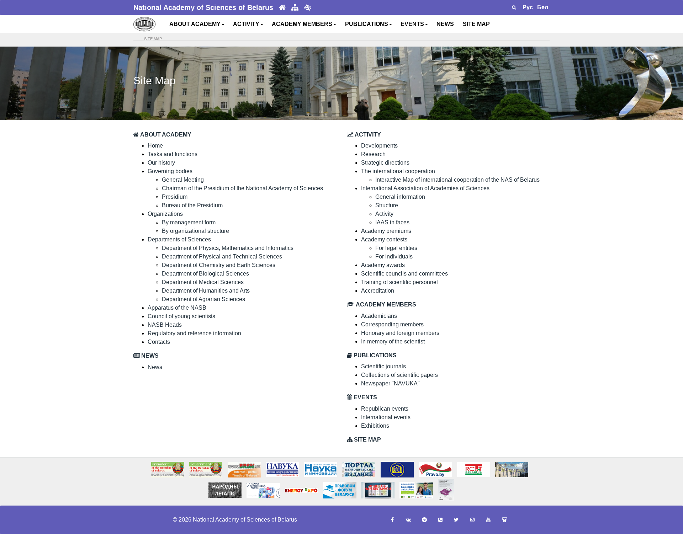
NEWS (445, 24)
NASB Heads (165, 325)
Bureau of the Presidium (192, 205)
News (155, 367)
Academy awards (383, 265)
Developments (379, 146)
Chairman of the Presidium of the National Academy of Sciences (242, 188)
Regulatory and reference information (194, 333)
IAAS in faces (392, 222)
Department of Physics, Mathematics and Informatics (227, 248)
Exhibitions (375, 426)
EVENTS (413, 24)
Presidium (174, 197)
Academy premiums (386, 231)
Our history (161, 163)
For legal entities (396, 248)
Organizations (165, 214)
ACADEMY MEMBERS (303, 24)
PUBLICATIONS (367, 24)
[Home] (282, 7)
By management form (189, 222)
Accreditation (377, 291)
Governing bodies (170, 171)
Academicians (379, 316)
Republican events (384, 409)
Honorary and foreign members (400, 333)
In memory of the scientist (393, 341)
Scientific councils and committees (404, 274)
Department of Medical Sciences (203, 282)
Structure (386, 205)
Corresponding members (392, 324)
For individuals (394, 256)
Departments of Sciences (179, 239)
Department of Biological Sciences (205, 274)
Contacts (159, 342)
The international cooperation (398, 171)
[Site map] (294, 7)
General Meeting (183, 180)
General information (400, 197)
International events (386, 417)
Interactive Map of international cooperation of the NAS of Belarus (457, 180)
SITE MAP (476, 24)
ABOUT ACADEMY (195, 24)
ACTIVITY (247, 24)
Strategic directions (385, 163)
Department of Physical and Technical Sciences (222, 256)
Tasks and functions (172, 154)
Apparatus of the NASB (177, 308)
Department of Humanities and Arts (206, 291)
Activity (384, 214)
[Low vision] (307, 7)
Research (373, 154)
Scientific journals (383, 366)
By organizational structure (195, 231)
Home (155, 146)
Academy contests (384, 239)
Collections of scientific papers (399, 375)
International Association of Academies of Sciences (425, 188)
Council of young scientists (181, 316)
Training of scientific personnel (399, 282)
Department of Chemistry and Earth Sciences (218, 265)
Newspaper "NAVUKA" (390, 383)
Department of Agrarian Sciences (203, 299)
